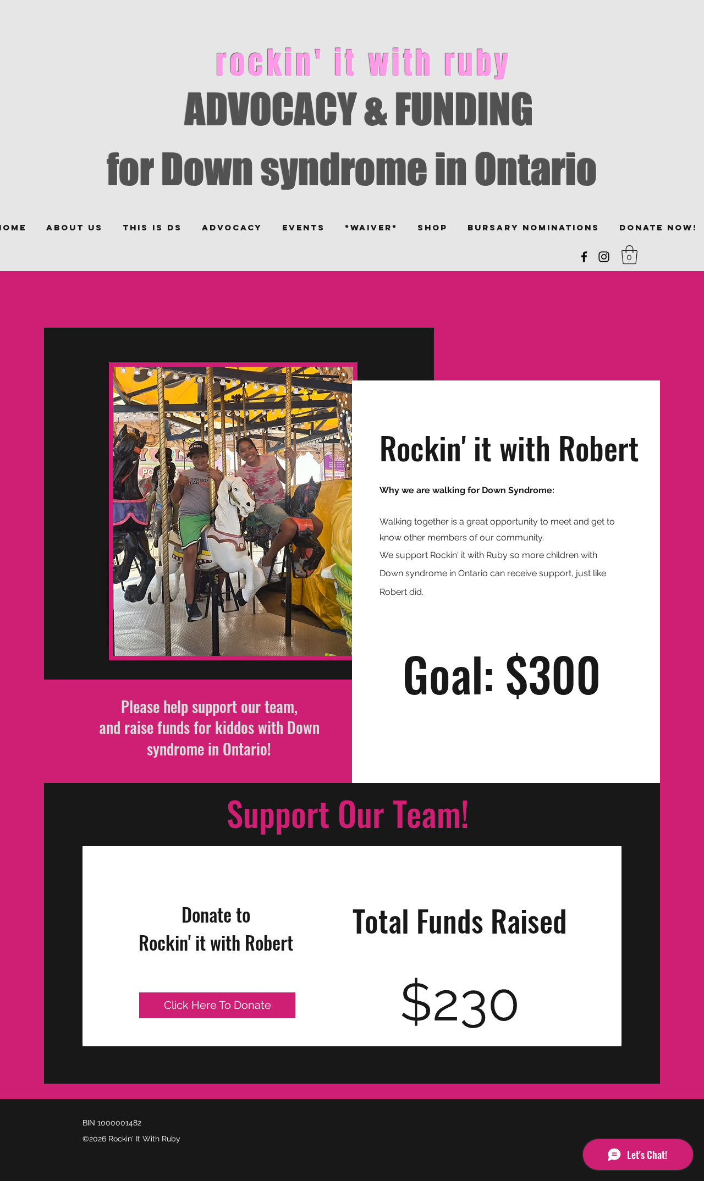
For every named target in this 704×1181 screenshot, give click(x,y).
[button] (629, 254)
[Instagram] (604, 257)
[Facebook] (584, 257)
